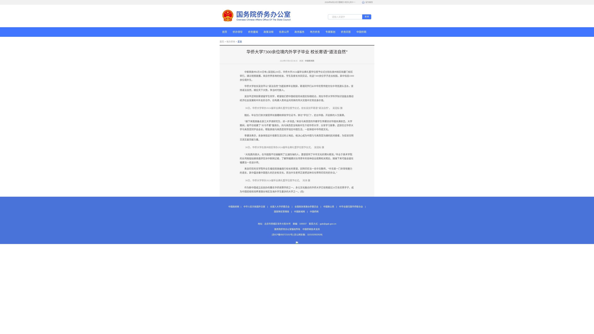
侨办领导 (238, 32)
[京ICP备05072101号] (282, 234)
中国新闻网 (309, 61)
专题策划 (330, 32)
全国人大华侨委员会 (280, 206)
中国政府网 (233, 206)
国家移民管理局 (281, 211)
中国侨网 (361, 32)
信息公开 (284, 32)
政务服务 (299, 32)
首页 (224, 32)
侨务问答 (346, 32)
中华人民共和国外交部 (254, 206)
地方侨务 (315, 32)
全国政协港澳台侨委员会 (306, 206)
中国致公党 (328, 206)
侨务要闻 (253, 32)
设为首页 (369, 2)
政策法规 (268, 32)
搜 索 (367, 17)
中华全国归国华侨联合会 (351, 206)
